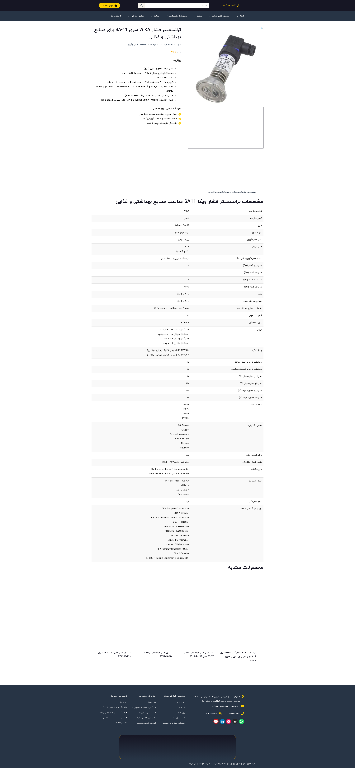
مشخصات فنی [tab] (249, 192)
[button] (225, 29)
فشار (241, 16)
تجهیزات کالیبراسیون (177, 16)
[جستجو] (141, 5)
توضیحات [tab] (237, 192)
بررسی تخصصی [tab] (223, 192)
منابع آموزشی (137, 16)
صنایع (156, 16)
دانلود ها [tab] (212, 192)
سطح (199, 16)
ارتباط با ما (116, 16)
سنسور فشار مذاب (220, 16)
